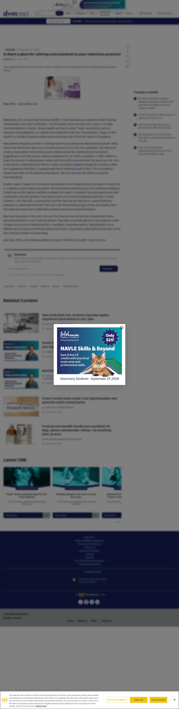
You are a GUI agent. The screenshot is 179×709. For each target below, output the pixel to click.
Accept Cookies (158, 699)
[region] (89, 700)
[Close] (174, 700)
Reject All (138, 699)
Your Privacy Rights (117, 699)
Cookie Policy (41, 706)
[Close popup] (122, 328)
